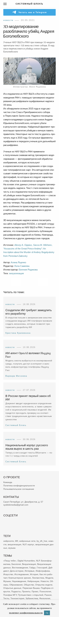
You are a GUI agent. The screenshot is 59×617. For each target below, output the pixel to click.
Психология (45, 591)
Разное (48, 595)
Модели (49, 578)
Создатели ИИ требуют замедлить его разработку (28, 311)
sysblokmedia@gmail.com (15, 505)
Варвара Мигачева (16, 376)
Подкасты (16, 591)
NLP (24, 544)
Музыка (7, 581)
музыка (11, 548)
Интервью (29, 571)
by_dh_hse (42, 541)
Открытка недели (43, 584)
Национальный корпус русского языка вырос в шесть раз (26, 446)
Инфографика (43, 571)
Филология (44, 598)
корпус (31, 544)
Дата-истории (16, 571)
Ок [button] (47, 612)
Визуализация (29, 564)
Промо (35, 591)
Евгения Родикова (28, 269)
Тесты (6, 598)
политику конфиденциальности (26, 612)
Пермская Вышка (31, 588)
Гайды (32, 567)
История (34, 574)
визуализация (16, 273)
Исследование (21, 574)
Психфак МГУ (10, 595)
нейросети (8, 541)
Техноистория (17, 598)
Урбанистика (32, 598)
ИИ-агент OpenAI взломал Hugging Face (28, 354)
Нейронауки (33, 581)
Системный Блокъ (15, 425)
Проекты (26, 591)
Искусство (8, 574)
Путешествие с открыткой (30, 595)
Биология (16, 564)
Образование (16, 584)
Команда (7, 482)
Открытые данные (12, 588)
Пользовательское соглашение (18, 489)
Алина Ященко (18, 262)
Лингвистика (38, 578)
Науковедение (19, 581)
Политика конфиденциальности (19, 485)
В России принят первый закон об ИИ (28, 397)
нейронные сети (27, 541)
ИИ (16, 541)
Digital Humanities (26, 560)
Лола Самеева (21, 266)
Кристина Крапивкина (17, 333)
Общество (29, 584)
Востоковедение (20, 567)
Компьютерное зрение (19, 578)
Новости (8, 20)
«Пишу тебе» (9, 560)
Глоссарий (42, 567)
